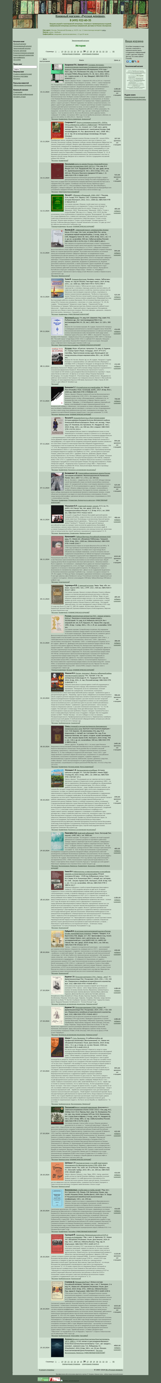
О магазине (17, 92)
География (71, 1231)
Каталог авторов (19, 51)
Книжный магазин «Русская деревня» (80, 16)
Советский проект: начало (88, 506)
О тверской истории (85, 586)
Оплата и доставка (20, 76)
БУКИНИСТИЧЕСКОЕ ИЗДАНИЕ (83, 226)
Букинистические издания (135, 97)
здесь (104, 30)
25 (81, 52)
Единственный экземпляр (23, 55)
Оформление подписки (22, 85)
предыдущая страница (71, 54)
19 (62, 52)
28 (91, 52)
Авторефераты (19, 58)
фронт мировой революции (81, 1107)
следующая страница (90, 54)
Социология (75, 723)
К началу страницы (46, 1370)
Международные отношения (69, 192)
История (55, 119)
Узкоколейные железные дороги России (94, 473)
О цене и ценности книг (22, 74)
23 (75, 52)
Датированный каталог (22, 46)
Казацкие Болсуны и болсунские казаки (89, 418)
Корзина (16, 79)
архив (72, 318)
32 (103, 52)
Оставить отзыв (19, 97)
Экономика (91, 866)
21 (69, 52)
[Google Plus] (138, 61)
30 (97, 52)
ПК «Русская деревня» (114, 1370)
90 (113, 52)
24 (78, 52)
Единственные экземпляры (135, 100)
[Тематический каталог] (136, 89)
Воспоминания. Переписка (68, 866)
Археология (86, 119)
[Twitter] (130, 61)
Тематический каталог (22, 48)
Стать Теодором (78, 1038)
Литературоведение (59, 226)
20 (65, 52)
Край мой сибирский (85, 833)
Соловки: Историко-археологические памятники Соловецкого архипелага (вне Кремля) (88, 67)
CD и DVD (17, 60)
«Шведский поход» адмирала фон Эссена (91, 230)
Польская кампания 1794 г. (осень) (89, 1008)
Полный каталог (19, 44)
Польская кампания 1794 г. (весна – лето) (91, 977)
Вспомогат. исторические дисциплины (81, 470)
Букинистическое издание (23, 53)
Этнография (75, 1336)
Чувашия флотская (79, 279)
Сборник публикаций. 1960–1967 (86, 195)
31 (100, 52)
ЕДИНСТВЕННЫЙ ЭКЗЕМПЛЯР (78, 314)
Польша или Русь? (82, 1282)
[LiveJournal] (135, 61)
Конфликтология (64, 723)
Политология (63, 928)
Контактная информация (23, 94)
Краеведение (63, 119)
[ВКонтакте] (127, 61)
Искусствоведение (74, 119)
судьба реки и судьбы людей (82, 1190)
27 (88, 52)
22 (72, 52)
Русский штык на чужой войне (88, 388)
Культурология (64, 582)
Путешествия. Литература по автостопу (81, 500)
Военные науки (64, 276)
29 (94, 52)
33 (107, 52)
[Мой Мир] (133, 61)
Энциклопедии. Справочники (69, 533)
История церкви (73, 767)
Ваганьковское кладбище (87, 770)
